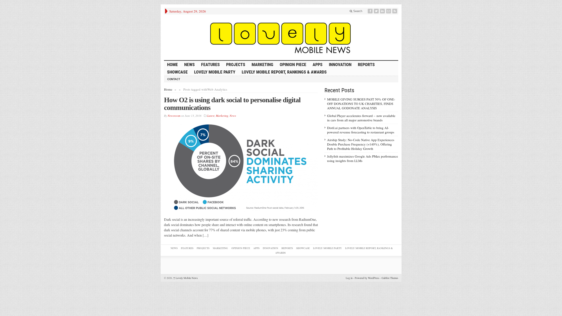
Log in (349, 278)
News (189, 64)
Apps (317, 64)
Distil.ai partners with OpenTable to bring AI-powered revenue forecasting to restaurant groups (360, 130)
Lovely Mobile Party (214, 72)
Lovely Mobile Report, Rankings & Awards (284, 72)
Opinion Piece (293, 64)
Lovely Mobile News (185, 278)
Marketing (262, 64)
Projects (235, 64)
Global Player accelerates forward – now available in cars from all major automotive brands (361, 117)
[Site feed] (395, 11)
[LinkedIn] (383, 11)
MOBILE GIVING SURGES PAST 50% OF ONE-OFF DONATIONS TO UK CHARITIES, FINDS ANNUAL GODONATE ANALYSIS (361, 103)
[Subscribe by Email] (389, 11)
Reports (366, 64)
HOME (172, 64)
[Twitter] (377, 11)
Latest (210, 116)
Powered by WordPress (367, 278)
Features (210, 64)
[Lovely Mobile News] (281, 37)
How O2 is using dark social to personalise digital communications (232, 103)
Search (357, 11)
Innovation (340, 64)
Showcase (177, 72)
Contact (173, 79)
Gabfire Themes (390, 278)
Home (168, 89)
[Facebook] (370, 11)
